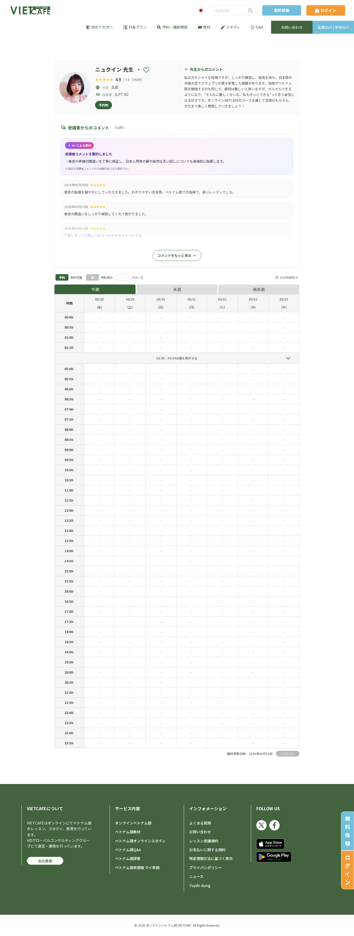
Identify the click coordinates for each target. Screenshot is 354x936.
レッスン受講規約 (203, 840)
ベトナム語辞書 (127, 858)
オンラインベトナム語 (133, 823)
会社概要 (45, 860)
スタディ (233, 27)
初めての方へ (102, 27)
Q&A (259, 27)
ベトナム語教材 (127, 831)
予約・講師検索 (175, 27)
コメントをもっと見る (177, 255)
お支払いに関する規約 (207, 849)
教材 (206, 27)
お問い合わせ (200, 831)
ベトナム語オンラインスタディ (140, 840)
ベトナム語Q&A (128, 849)
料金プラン (138, 27)
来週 (177, 289)
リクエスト (287, 753)
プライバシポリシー (205, 867)
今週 (95, 289)
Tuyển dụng (199, 885)
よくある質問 (200, 823)
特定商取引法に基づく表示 (211, 858)
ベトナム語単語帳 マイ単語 (137, 867)
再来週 (259, 289)
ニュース (196, 876)
